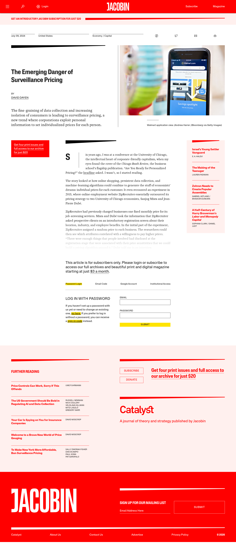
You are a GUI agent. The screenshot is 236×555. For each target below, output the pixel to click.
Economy (97, 36)
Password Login (74, 284)
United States (45, 36)
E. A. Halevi (197, 157)
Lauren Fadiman (200, 175)
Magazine (219, 6)
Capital (108, 36)
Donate (131, 380)
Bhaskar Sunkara (201, 199)
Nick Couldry (72, 403)
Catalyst (16, 535)
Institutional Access (160, 284)
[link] (42, 7)
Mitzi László (72, 408)
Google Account (128, 284)
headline (89, 173)
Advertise (137, 535)
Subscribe (192, 6)
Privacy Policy (180, 535)
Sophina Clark (199, 224)
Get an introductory (24, 19)
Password (126, 311)
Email (123, 298)
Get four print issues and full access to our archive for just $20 (29, 149)
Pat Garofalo (72, 457)
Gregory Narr (73, 410)
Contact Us (96, 535)
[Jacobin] (118, 6)
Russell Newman (74, 400)
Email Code (101, 284)
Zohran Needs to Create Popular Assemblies (202, 189)
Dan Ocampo (72, 452)
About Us (55, 535)
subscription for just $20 (64, 19)
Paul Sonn (71, 454)
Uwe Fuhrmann (73, 386)
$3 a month (99, 272)
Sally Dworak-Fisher (76, 450)
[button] (7, 6)
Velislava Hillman (75, 405)
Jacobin (43, 19)
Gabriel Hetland (200, 196)
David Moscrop (73, 420)
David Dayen (20, 98)
